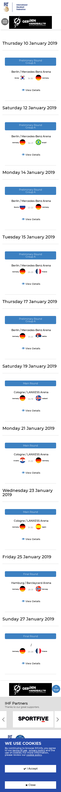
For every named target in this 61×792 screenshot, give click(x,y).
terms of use (20, 750)
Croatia (16, 460)
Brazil (44, 142)
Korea (17, 78)
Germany (45, 78)
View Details (33, 90)
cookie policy (34, 754)
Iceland (44, 398)
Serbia (44, 336)
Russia (16, 207)
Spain (44, 527)
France (44, 272)
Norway (45, 589)
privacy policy (37, 750)
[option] (30, 719)
